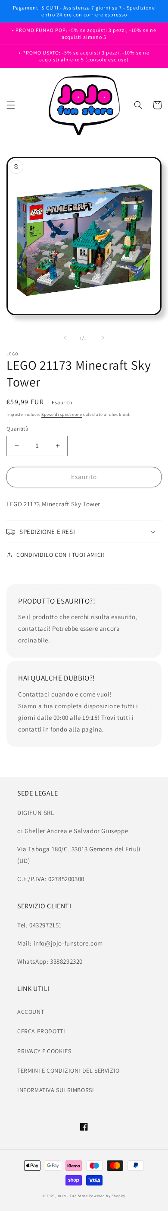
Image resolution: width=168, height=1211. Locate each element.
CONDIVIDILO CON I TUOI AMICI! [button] (60, 555)
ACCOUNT (30, 1012)
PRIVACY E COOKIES (44, 1051)
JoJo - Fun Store (72, 1195)
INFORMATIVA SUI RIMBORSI (55, 1090)
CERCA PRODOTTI (41, 1031)
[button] (10, 105)
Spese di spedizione (61, 414)
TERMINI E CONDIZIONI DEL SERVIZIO (68, 1070)
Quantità (17, 428)
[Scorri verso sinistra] (65, 337)
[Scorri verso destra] (102, 337)
